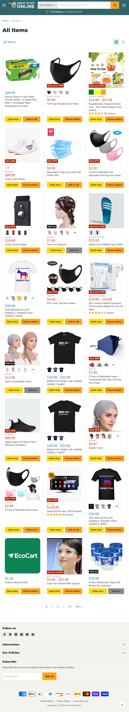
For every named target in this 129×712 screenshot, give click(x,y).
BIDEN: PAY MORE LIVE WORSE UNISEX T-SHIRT (64, 383)
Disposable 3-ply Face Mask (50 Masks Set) (64, 174)
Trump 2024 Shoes (15, 179)
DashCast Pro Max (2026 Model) (64, 511)
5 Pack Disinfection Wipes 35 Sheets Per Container (104, 584)
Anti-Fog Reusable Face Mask (62, 103)
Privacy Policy (63, 701)
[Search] (115, 5)
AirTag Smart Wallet (15, 244)
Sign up (49, 676)
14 (70, 606)
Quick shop (13, 119)
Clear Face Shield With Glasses (63, 583)
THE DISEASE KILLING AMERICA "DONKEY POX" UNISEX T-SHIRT (19, 312)
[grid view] (116, 42)
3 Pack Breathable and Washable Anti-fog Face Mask (105, 174)
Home (5, 20)
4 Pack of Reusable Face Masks (21, 509)
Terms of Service (80, 701)
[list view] (123, 42)
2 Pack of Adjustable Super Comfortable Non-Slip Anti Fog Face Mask (105, 379)
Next (78, 606)
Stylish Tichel (96, 447)
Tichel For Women (56, 244)
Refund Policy (47, 701)
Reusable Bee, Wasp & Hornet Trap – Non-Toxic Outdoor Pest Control (105, 107)
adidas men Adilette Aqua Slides (106, 244)
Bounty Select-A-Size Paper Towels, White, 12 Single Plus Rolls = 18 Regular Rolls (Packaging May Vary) (20, 101)
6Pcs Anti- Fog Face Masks (61, 303)
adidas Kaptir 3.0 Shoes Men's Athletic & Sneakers (20, 443)
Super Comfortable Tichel (18, 381)
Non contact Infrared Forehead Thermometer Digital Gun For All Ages (106, 306)
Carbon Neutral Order (16, 582)
